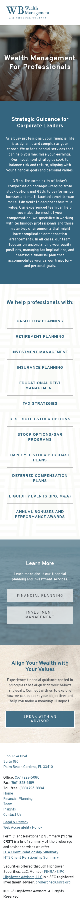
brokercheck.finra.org (53, 882)
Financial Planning (17, 799)
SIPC (60, 872)
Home (8, 793)
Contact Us (12, 815)
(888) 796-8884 (31, 788)
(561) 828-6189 (22, 783)
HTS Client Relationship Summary (31, 858)
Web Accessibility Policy (22, 828)
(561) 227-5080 (27, 778)
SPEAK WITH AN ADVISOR (40, 719)
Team (7, 804)
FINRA (49, 872)
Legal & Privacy (15, 822)
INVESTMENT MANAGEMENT (40, 615)
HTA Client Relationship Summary (30, 852)
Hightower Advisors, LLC (22, 877)
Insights (9, 809)
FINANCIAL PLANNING (40, 596)
